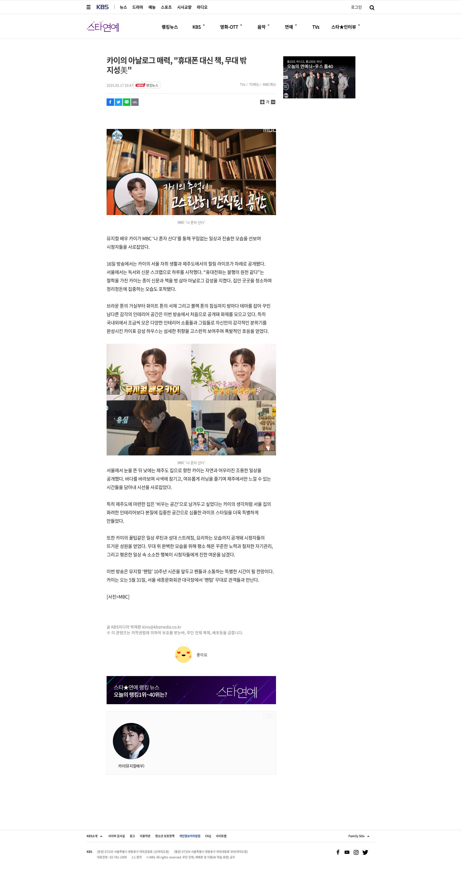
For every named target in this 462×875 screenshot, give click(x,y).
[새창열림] (319, 78)
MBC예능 (269, 84)
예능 (152, 7)
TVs (242, 84)
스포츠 (166, 7)
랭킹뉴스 (152, 85)
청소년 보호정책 (164, 836)
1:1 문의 (137, 857)
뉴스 (123, 7)
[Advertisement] (191, 794)
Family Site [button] (356, 836)
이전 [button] (265, 716)
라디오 (202, 7)
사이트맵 (221, 836)
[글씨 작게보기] (262, 101)
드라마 (137, 7)
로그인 (356, 7)
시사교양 (184, 7)
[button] (89, 7)
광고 (132, 836)
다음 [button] (270, 716)
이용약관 (145, 836)
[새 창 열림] (110, 102)
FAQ (208, 836)
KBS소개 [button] (92, 836)
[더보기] (204, 25)
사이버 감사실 (116, 836)
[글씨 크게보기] (273, 101)
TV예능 (254, 84)
